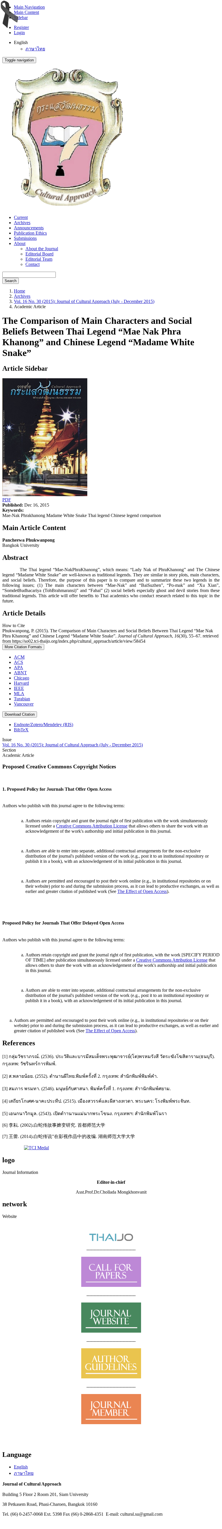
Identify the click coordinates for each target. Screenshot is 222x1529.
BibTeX (21, 729)
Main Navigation (29, 7)
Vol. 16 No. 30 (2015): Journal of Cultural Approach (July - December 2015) (84, 301)
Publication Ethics (30, 233)
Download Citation (20, 714)
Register (21, 27)
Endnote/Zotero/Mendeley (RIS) (43, 724)
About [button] (19, 243)
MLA (19, 693)
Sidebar (21, 17)
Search (10, 281)
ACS (18, 662)
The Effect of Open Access (142, 891)
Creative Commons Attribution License (91, 825)
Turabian (22, 698)
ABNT (20, 672)
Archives (22, 222)
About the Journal (41, 248)
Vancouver (24, 704)
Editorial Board (39, 253)
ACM (19, 657)
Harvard (21, 683)
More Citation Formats (23, 647)
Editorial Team (38, 259)
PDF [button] (6, 499)
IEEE (19, 688)
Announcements (29, 227)
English (21, 1466)
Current (21, 217)
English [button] (21, 42)
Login (19, 32)
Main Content (26, 12)
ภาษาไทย (35, 48)
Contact (32, 264)
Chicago (21, 677)
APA (18, 667)
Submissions (25, 238)
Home (19, 290)
